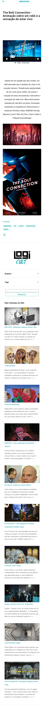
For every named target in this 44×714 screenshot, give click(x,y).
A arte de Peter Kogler (13, 643)
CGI (15, 226)
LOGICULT (24, 1)
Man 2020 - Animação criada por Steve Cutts (21, 327)
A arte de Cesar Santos (13, 566)
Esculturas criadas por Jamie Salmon (18, 485)
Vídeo (6, 229)
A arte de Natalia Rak (12, 404)
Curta (21, 226)
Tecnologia (30, 226)
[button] (4, 235)
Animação (7, 226)
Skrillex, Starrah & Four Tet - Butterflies (19, 604)
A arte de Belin (10, 366)
